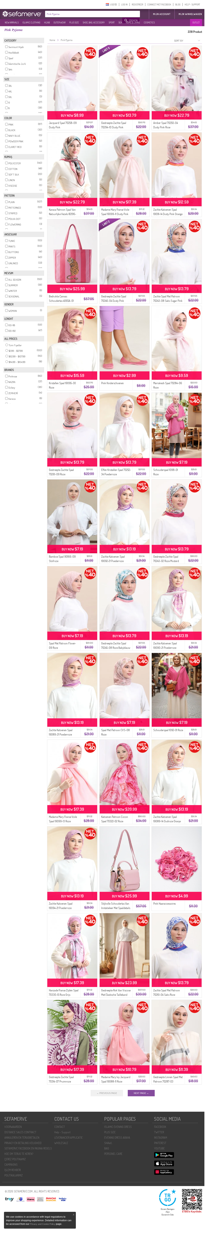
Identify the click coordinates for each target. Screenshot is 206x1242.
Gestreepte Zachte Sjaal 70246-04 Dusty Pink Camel (113, 301)
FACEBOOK (160, 1126)
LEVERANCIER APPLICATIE (68, 1137)
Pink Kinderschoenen (112, 383)
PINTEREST (160, 1143)
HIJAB (47, 22)
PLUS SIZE (74, 22)
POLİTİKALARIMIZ (13, 1175)
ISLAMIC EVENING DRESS (118, 1126)
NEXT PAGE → (141, 1093)
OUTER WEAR (59, 22)
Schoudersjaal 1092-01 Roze (168, 730)
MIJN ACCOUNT (161, 14)
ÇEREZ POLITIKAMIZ (15, 1159)
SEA (120, 22)
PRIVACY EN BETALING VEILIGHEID (23, 1143)
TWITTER (159, 1132)
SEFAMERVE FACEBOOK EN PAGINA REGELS (28, 1148)
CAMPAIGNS (11, 1164)
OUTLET (196, 22)
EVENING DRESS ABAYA (117, 1137)
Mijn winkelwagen (190, 14)
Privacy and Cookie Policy (42, 1224)
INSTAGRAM (160, 1137)
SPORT (112, 22)
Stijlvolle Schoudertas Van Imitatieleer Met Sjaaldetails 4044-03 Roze (115, 908)
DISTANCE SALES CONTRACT (20, 1132)
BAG (106, 1148)
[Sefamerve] (22, 14)
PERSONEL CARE (113, 1153)
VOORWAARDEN (13, 1126)
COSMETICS (149, 22)
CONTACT (59, 1126)
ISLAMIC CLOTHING (31, 22)
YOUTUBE (159, 1148)
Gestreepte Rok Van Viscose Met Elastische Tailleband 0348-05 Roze (116, 995)
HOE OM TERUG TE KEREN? (18, 1153)
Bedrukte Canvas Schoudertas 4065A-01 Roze (61, 301)
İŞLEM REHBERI (12, 1170)
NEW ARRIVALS (12, 22)
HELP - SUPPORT (192, 4)
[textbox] (84, 14)
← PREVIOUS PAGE (107, 1093)
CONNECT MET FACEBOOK (159, 4)
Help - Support (62, 1132)
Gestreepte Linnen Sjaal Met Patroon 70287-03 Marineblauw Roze (168, 1081)
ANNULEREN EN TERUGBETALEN (21, 1137)
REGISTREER (137, 4)
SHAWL (108, 1143)
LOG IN (124, 4)
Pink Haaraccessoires (164, 903)
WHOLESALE (61, 1143)
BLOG (177, 4)
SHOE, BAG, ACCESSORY (94, 22)
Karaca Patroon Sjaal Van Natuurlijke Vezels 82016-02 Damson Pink (62, 214)
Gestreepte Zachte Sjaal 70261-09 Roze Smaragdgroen (61, 474)
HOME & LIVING (133, 22)
